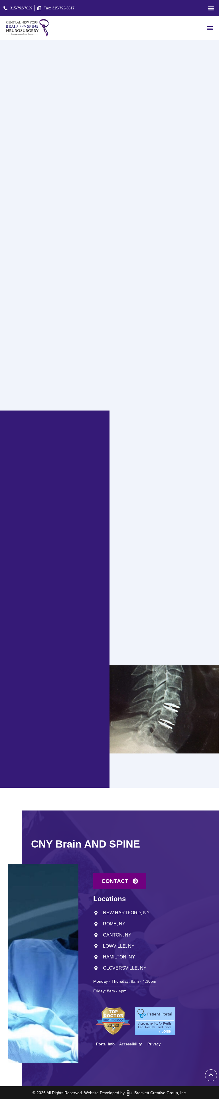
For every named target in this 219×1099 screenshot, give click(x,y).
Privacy (154, 1044)
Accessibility (131, 1044)
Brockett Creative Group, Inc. (159, 1092)
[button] (211, 8)
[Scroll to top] (211, 1075)
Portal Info (105, 1044)
